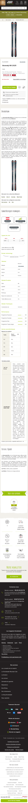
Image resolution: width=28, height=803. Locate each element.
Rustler (3, 197)
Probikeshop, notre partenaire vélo (11, 657)
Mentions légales (19, 749)
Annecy (4, 642)
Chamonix (10, 642)
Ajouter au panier (9, 87)
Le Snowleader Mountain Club (9, 671)
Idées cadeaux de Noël (15, 761)
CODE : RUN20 (10, 14)
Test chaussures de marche (15, 788)
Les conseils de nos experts (9, 668)
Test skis (20, 782)
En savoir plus (5, 102)
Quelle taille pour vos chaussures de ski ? (15, 769)
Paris (20, 642)
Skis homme (4, 202)
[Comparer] (24, 87)
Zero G (8, 197)
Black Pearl (19, 197)
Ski (9, 202)
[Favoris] (19, 87)
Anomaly (13, 197)
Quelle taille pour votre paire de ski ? (15, 767)
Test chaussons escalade (20, 786)
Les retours (5, 678)
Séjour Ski (20, 793)
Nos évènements (6, 691)
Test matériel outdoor (8, 786)
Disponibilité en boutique (19, 79)
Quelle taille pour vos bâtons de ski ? (15, 771)
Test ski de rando (10, 784)
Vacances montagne (12, 782)
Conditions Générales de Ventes (13, 744)
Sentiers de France (12, 793)
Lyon (16, 642)
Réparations (5, 684)
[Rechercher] (25, 6)
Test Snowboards (19, 784)
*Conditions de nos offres (13, 741)
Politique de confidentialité (13, 747)
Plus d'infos (4, 654)
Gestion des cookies (9, 749)
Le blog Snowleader (7, 694)
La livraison (4, 675)
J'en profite (19, 14)
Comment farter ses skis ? (14, 776)
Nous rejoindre (5, 698)
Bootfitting (4, 688)
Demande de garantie (7, 681)
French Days (8, 759)
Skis (13, 202)
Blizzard (5, 62)
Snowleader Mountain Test (18, 759)
